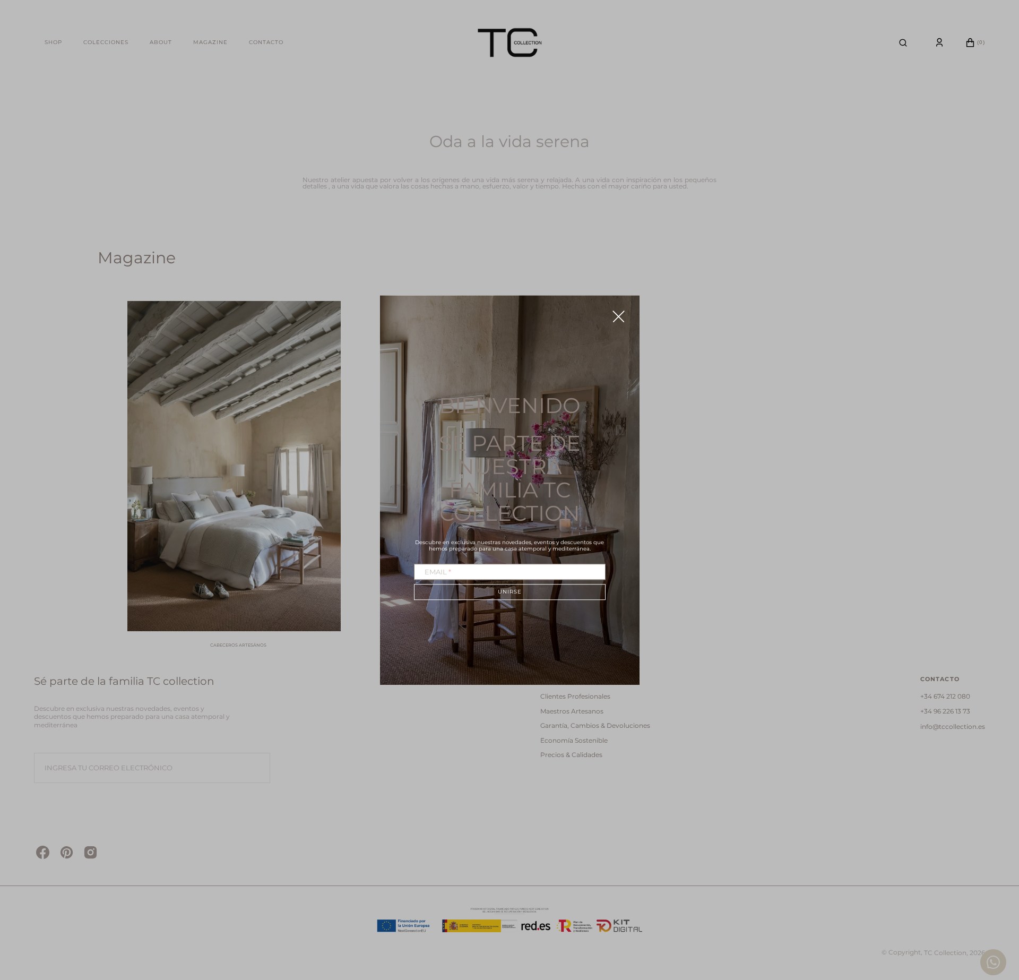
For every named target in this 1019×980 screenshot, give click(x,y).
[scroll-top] (994, 915)
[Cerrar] (618, 316)
